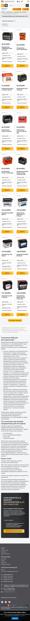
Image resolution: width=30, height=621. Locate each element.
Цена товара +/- (6, 25)
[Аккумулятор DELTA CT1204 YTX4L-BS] (7, 78)
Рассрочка (3, 562)
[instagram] (2, 602)
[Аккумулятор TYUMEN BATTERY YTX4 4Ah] (7, 36)
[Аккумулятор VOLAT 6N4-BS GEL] (22, 36)
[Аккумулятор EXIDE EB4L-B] (7, 202)
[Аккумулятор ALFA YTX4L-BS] (22, 78)
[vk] (6, 602)
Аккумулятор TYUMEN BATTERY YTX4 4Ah (7, 48)
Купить (7, 65)
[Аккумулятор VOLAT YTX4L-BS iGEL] (22, 119)
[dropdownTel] (2, 5)
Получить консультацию (14, 531)
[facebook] (9, 602)
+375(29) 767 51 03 (8, 579)
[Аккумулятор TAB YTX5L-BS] (7, 285)
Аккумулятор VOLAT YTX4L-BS (6, 130)
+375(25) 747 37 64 (8, 581)
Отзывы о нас (4, 550)
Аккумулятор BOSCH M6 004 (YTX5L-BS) (21, 297)
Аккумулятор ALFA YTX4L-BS (22, 89)
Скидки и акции (5, 553)
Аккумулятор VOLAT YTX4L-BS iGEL (21, 131)
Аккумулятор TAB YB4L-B (7, 255)
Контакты (3, 552)
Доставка (3, 559)
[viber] (17, 1)
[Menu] (28, 1)
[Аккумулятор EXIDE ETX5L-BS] (22, 243)
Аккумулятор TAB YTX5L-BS (7, 296)
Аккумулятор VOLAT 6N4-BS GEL (22, 48)
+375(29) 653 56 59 (8, 574)
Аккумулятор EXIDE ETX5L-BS (22, 255)
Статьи (3, 569)
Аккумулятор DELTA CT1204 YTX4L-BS (7, 89)
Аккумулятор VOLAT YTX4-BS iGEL (7, 172)
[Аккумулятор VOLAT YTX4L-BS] (7, 119)
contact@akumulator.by (9, 591)
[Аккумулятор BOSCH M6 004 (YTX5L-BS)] (22, 285)
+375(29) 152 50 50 (8, 577)
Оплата (3, 560)
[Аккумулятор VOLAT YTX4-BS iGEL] (7, 161)
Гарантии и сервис (6, 564)
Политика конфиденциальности (9, 571)
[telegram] (19, 1)
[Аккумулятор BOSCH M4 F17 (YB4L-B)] (22, 202)
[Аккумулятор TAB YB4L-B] (7, 243)
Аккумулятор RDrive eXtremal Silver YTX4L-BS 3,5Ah (22, 173)
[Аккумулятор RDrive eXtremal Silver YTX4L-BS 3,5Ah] (22, 161)
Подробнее (22, 615)
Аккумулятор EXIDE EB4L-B (7, 213)
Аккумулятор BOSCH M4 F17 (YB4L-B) (21, 214)
